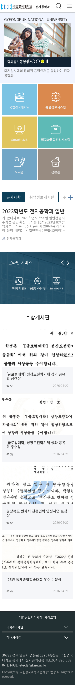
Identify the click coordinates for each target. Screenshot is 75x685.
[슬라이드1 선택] (29, 61)
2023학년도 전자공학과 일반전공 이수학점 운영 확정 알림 (33, 211)
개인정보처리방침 (30, 617)
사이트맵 (50, 617)
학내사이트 (13, 637)
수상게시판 (38, 317)
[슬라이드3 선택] (38, 61)
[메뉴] (69, 6)
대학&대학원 (14, 627)
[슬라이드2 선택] (33, 61)
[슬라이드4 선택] (42, 61)
